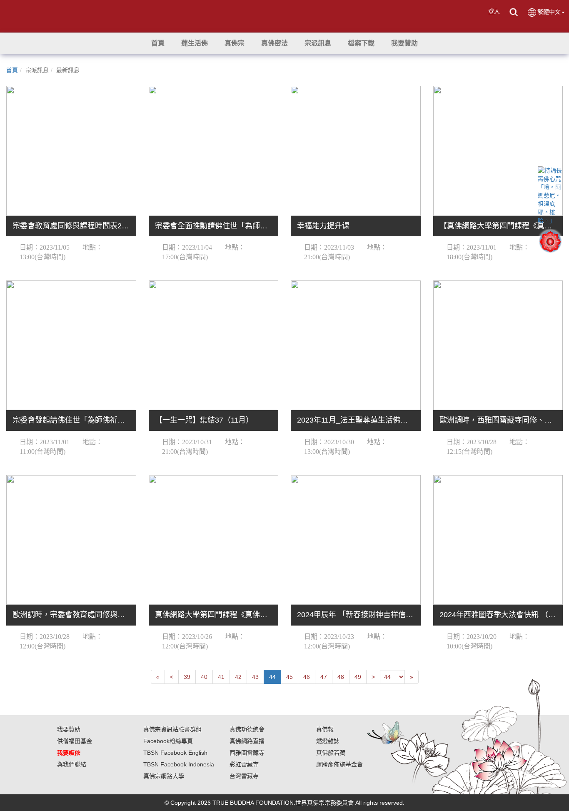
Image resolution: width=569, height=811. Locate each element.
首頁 (12, 70)
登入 (494, 11)
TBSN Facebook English (175, 752)
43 (255, 676)
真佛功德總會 (247, 729)
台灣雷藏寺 (244, 776)
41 (221, 676)
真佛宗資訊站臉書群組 (172, 729)
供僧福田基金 (74, 741)
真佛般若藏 (330, 752)
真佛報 (325, 729)
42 (238, 676)
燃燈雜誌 (327, 741)
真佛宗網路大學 (163, 776)
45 (289, 676)
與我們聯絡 (71, 764)
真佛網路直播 (247, 741)
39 (187, 676)
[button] (194, 43)
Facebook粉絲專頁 (168, 741)
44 (272, 676)
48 (340, 676)
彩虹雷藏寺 (244, 764)
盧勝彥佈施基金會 (339, 764)
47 (323, 676)
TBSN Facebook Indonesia (178, 764)
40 (204, 676)
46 (306, 676)
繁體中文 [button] (549, 11)
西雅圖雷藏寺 (247, 752)
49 (357, 676)
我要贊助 (68, 729)
